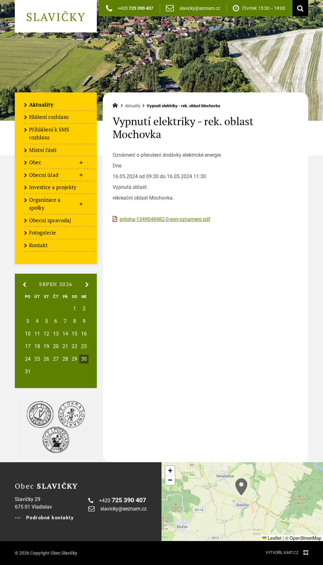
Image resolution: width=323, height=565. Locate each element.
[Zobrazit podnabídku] (81, 162)
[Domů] (117, 104)
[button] (241, 487)
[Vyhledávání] (298, 8)
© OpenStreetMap (303, 538)
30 (84, 359)
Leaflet (274, 538)
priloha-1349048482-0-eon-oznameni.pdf (165, 219)
